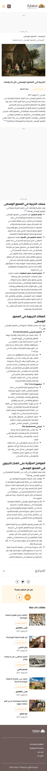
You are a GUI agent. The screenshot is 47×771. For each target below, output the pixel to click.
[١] (6, 120)
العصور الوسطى (37, 88)
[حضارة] (36, 6)
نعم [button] (27, 597)
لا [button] (19, 597)
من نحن (40, 752)
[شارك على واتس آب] (28, 582)
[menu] (3, 6)
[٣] (26, 210)
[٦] (26, 475)
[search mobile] (9, 6)
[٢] (4, 120)
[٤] (25, 210)
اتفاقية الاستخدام (36, 744)
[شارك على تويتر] (23, 582)
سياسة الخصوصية (36, 748)
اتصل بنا (40, 755)
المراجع (40, 571)
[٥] (40, 328)
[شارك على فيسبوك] (17, 582)
